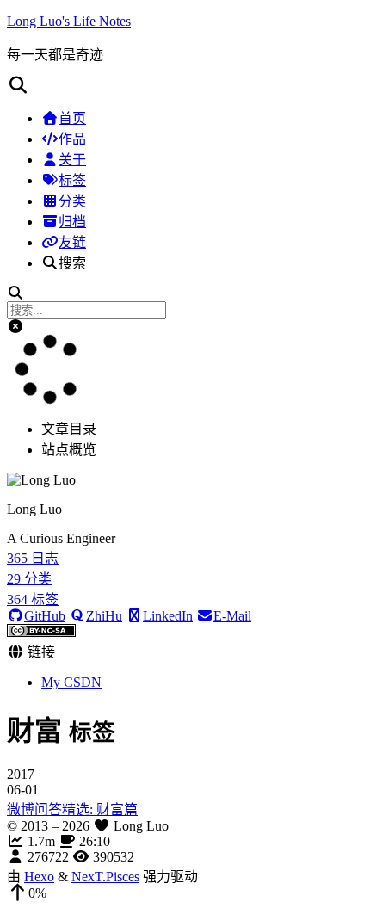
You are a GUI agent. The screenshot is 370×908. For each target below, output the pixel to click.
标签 (72, 180)
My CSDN (71, 682)
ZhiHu (104, 615)
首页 (72, 118)
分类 (72, 201)
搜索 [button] (72, 263)
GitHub (44, 615)
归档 (72, 221)
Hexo (39, 876)
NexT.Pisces (105, 876)
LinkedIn (168, 615)
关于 (72, 159)
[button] (185, 85)
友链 (72, 242)
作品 (72, 139)
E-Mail (232, 615)
